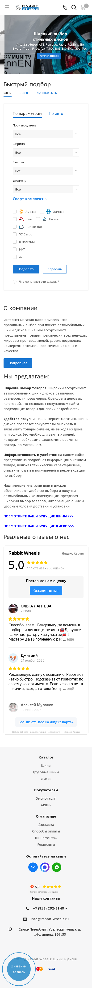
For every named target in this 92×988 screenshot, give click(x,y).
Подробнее (17, 363)
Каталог (46, 757)
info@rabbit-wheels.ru (50, 919)
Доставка (46, 825)
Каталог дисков (44, 55)
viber (56, 867)
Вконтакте (33, 867)
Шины (46, 765)
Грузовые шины (46, 772)
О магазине (46, 816)
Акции (46, 805)
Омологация (46, 798)
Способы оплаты (46, 831)
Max (45, 867)
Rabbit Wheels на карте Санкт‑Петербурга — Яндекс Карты (46, 732)
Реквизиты (46, 844)
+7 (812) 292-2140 (48, 908)
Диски (46, 779)
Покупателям (46, 790)
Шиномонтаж (46, 838)
